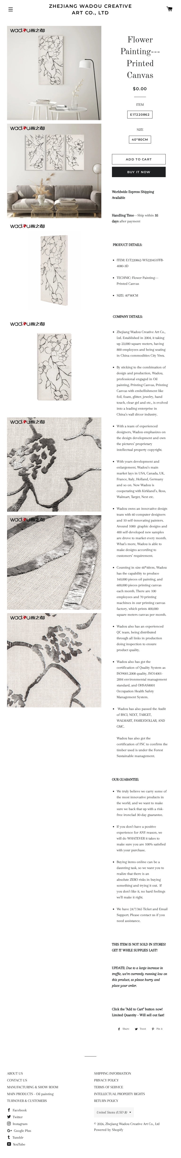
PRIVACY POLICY (106, 1080)
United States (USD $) (112, 1112)
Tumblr (17, 1137)
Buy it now (139, 172)
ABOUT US (15, 1073)
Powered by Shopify (108, 1130)
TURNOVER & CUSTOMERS (27, 1101)
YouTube (18, 1144)
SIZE (140, 129)
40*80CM (140, 139)
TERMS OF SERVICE (108, 1087)
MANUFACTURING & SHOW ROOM (32, 1087)
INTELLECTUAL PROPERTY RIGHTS (119, 1094)
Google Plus (22, 1131)
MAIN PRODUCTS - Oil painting (30, 1094)
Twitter (17, 1117)
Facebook (19, 1110)
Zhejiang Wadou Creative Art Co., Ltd (90, 9)
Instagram (20, 1124)
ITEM (140, 104)
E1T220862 (140, 114)
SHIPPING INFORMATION (112, 1073)
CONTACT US (17, 1080)
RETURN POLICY (106, 1101)
